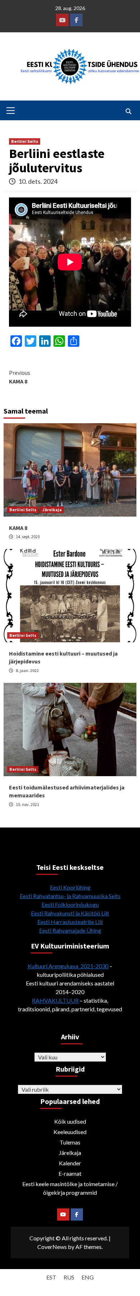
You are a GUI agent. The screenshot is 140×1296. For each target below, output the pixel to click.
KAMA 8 (19, 377)
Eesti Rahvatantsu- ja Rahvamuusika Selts (70, 895)
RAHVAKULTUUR (55, 1000)
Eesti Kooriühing (70, 887)
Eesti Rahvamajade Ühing (70, 930)
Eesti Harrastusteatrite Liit (70, 921)
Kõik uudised (70, 1121)
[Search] (128, 111)
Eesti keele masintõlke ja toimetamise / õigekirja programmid (70, 1188)
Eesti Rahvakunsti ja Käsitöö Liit (70, 913)
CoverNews (52, 1246)
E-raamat (70, 1173)
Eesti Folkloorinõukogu (70, 904)
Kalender (70, 1163)
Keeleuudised (70, 1131)
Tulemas (70, 1142)
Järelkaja (52, 509)
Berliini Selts (24, 141)
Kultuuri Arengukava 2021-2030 (68, 965)
